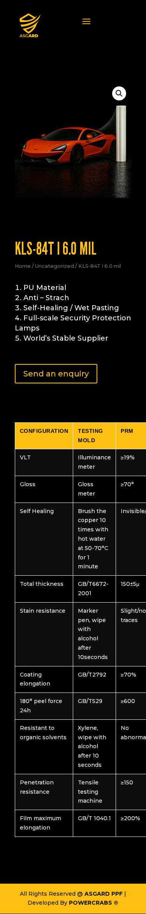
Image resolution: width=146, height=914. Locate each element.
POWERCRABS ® (93, 902)
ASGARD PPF (103, 893)
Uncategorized (54, 266)
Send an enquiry (56, 373)
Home (23, 266)
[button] (119, 93)
